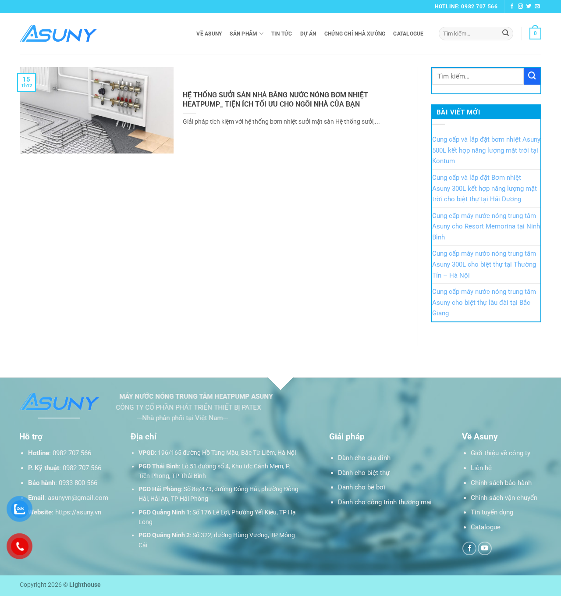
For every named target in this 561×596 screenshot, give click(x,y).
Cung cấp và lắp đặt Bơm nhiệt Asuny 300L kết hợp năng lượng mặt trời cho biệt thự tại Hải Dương (484, 188)
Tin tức (281, 34)
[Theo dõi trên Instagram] (520, 6)
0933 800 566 (78, 483)
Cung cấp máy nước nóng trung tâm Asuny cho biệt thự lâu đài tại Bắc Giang (484, 302)
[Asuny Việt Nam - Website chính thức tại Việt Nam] (58, 33)
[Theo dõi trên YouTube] (485, 549)
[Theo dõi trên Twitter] (529, 6)
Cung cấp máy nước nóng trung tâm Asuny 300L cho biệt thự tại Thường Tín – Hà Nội (484, 264)
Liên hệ (481, 468)
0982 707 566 (72, 453)
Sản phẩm (243, 34)
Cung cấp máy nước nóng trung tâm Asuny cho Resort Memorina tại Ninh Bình (486, 226)
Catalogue (408, 34)
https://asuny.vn (78, 512)
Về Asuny (209, 34)
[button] (535, 33)
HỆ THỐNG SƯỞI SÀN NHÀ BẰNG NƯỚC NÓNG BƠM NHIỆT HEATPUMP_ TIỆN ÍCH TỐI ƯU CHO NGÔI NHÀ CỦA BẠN (275, 99)
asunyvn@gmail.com (78, 498)
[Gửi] (505, 33)
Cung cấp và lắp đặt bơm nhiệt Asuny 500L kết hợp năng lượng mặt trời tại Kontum (486, 150)
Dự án (308, 34)
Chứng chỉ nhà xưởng (355, 34)
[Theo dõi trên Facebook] (512, 6)
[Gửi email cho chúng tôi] (537, 6)
